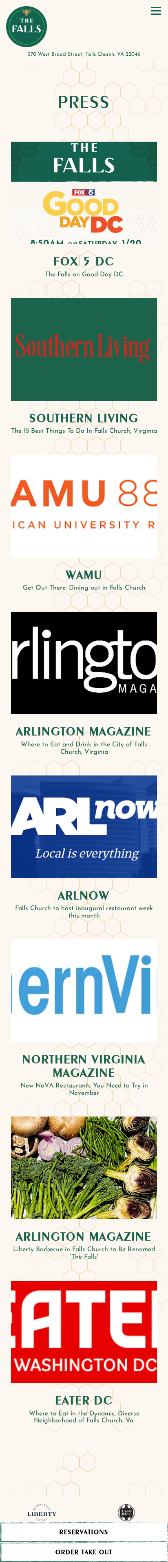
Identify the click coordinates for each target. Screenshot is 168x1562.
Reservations (114, 1532)
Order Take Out (84, 1552)
